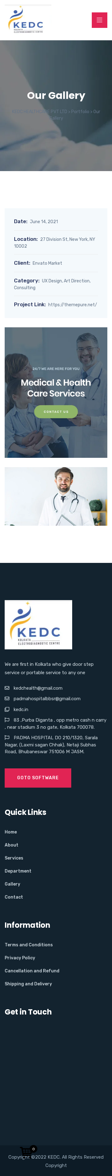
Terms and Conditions (29, 945)
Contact (14, 897)
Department (18, 871)
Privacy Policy (20, 958)
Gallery (12, 884)
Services (14, 858)
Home (11, 832)
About (11, 845)
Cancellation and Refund (32, 971)
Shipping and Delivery (28, 984)
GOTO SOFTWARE (38, 777)
